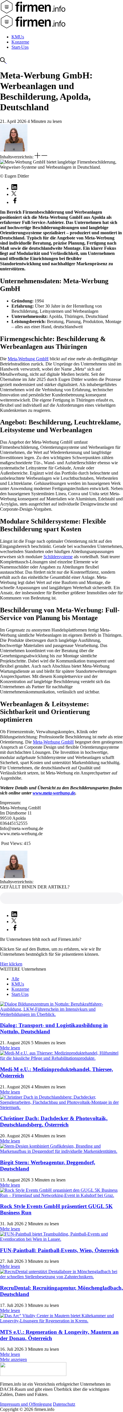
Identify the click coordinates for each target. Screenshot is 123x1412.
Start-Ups (20, 47)
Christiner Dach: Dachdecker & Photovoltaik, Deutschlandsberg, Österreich (54, 1121)
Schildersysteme (58, 556)
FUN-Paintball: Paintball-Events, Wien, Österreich (59, 1250)
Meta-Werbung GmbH (28, 358)
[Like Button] (61, 898)
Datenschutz (64, 1404)
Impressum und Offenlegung (26, 1404)
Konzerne (20, 42)
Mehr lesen (10, 1047)
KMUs (17, 36)
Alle (15, 978)
